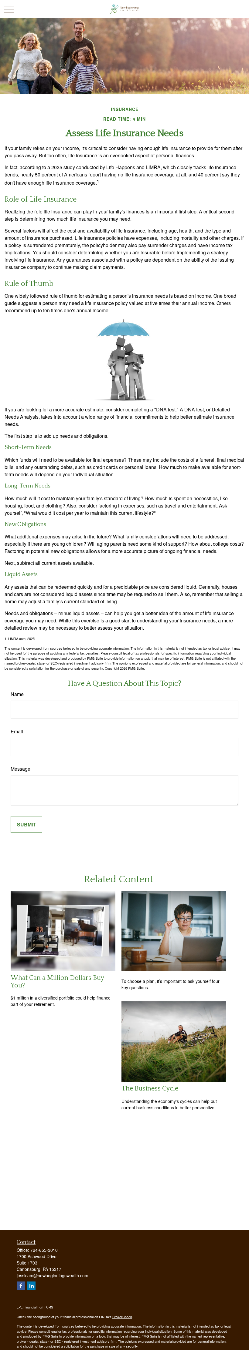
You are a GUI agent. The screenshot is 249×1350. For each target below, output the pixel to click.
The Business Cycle (149, 1088)
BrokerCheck (122, 1316)
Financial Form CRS (38, 1307)
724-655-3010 (44, 1250)
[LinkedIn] (31, 1285)
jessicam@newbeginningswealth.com (52, 1275)
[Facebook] (21, 1285)
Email (17, 731)
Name (17, 694)
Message (20, 768)
